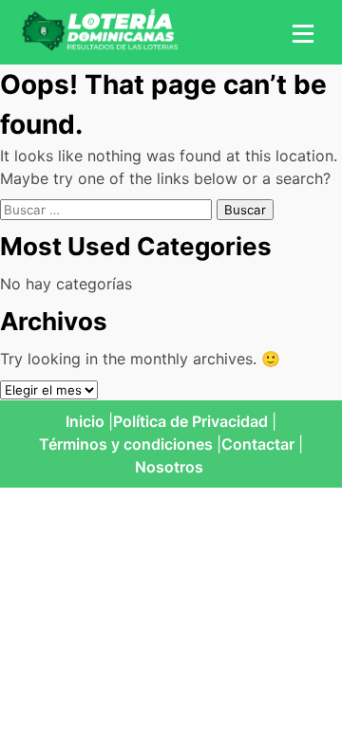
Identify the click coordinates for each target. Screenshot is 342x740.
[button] (300, 32)
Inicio (85, 421)
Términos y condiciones (126, 444)
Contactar (257, 444)
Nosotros (169, 466)
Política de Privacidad (190, 421)
